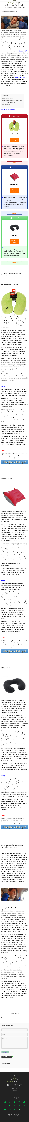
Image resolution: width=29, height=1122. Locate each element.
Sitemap (14, 1088)
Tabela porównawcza (7, 98)
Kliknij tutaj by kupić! (14, 140)
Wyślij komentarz (7, 1056)
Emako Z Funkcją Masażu (8, 102)
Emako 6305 (23, 51)
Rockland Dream (20, 77)
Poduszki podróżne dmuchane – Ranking (12, 100)
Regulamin (14, 1090)
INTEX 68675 (5, 106)
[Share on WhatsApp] (1, 1018)
